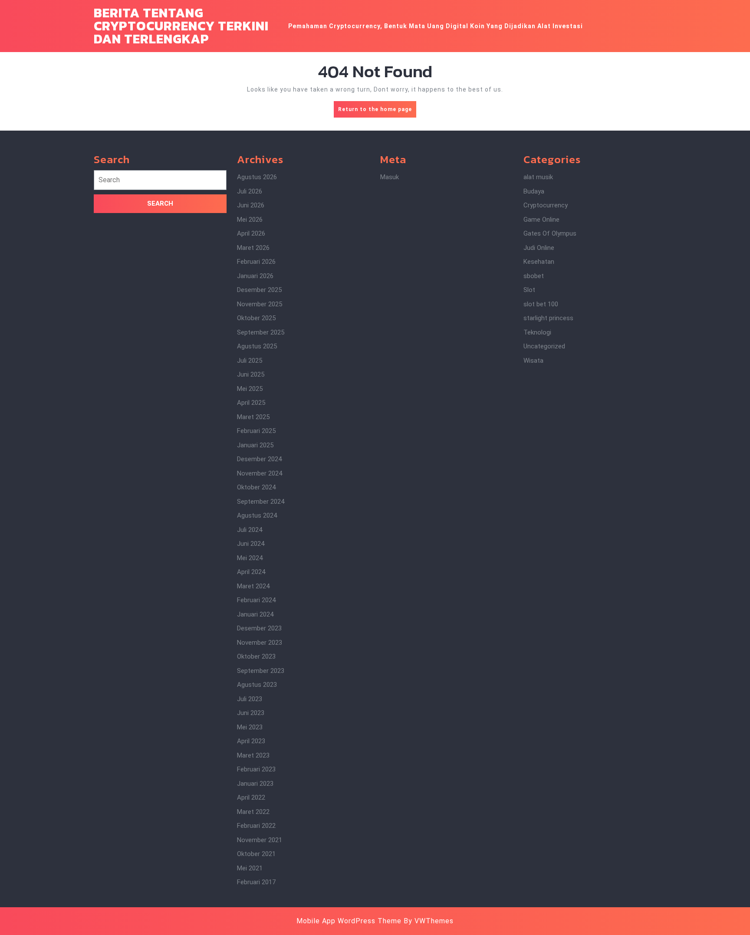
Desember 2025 (259, 290)
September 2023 (260, 671)
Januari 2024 (255, 614)
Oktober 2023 (256, 656)
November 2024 (259, 473)
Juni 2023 (250, 713)
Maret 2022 (253, 812)
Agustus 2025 (257, 346)
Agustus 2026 (257, 177)
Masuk (389, 177)
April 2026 (251, 233)
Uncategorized (544, 346)
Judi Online (538, 248)
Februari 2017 (256, 882)
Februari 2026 (256, 262)
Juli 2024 (249, 530)
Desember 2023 (259, 628)
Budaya (533, 191)
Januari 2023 (255, 783)
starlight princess (548, 318)
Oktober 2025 (256, 318)
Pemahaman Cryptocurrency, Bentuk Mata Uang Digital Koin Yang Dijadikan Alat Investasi (435, 26)
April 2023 (251, 741)
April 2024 (251, 572)
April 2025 (251, 403)
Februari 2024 (256, 600)
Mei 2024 (250, 558)
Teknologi (537, 332)
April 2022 (251, 797)
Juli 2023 (249, 699)
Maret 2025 (253, 417)
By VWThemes (429, 921)
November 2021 (259, 840)
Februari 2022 (256, 826)
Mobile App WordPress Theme (348, 921)
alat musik (538, 177)
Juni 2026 (250, 205)
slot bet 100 (540, 304)
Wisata (533, 360)
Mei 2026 (250, 219)
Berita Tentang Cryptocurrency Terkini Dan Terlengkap (181, 26)
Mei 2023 (250, 727)
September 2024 (260, 501)
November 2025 (259, 304)
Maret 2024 (253, 586)
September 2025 (260, 332)
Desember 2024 (259, 459)
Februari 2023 (256, 769)
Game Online (541, 219)
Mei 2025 (250, 389)
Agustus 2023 (257, 685)
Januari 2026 (255, 276)
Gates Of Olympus (549, 233)
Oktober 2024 (256, 487)
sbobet (533, 276)
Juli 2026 (249, 191)
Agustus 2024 (257, 515)
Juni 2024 (250, 544)
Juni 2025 (250, 374)
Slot (529, 290)
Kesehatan (538, 262)
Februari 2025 (256, 431)
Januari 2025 (255, 445)
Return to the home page (377, 112)
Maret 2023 (253, 755)
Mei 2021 (250, 868)
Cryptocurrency (545, 205)
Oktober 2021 (256, 854)
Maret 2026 (253, 248)
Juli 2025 (249, 360)
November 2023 (259, 642)
